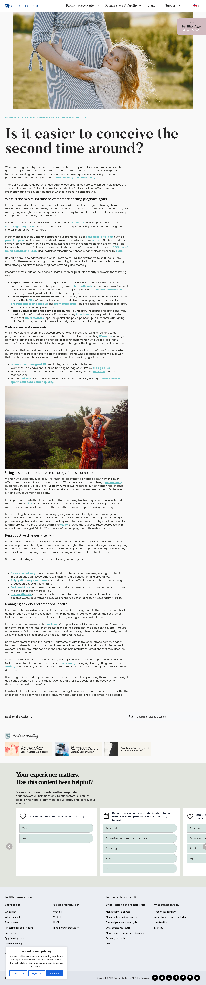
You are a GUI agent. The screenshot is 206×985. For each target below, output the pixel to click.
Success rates (12, 933)
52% (32, 300)
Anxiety (10, 666)
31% (30, 503)
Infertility (158, 927)
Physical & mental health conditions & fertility (55, 117)
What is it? (10, 911)
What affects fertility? (164, 911)
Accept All (54, 973)
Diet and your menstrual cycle (121, 922)
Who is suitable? (13, 917)
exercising (68, 663)
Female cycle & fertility (121, 6)
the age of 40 (102, 368)
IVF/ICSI (57, 917)
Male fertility (160, 922)
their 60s (25, 378)
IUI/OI (56, 922)
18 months (77, 222)
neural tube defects (109, 289)
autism (96, 240)
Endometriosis (20, 587)
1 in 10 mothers (34, 318)
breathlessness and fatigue (29, 303)
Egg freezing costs (14, 938)
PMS (108, 943)
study (64, 524)
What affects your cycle (118, 927)
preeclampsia (14, 240)
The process (11, 922)
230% (119, 251)
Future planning (13, 943)
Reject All (36, 973)
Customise (18, 973)
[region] (36, 963)
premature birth (65, 303)
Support (171, 6)
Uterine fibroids (21, 594)
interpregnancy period (20, 226)
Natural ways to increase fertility (170, 917)
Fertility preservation (80, 6)
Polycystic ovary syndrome (29, 580)
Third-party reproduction (66, 927)
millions (52, 624)
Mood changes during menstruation (125, 933)
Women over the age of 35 (28, 364)
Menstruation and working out (122, 917)
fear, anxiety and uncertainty (75, 177)
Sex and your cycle (115, 938)
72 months (106, 336)
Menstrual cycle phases (118, 911)
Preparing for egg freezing (19, 927)
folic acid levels (81, 286)
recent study (113, 482)
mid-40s (99, 371)
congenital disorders (100, 236)
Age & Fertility (14, 117)
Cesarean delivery (23, 573)
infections (82, 314)
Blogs (151, 6)
